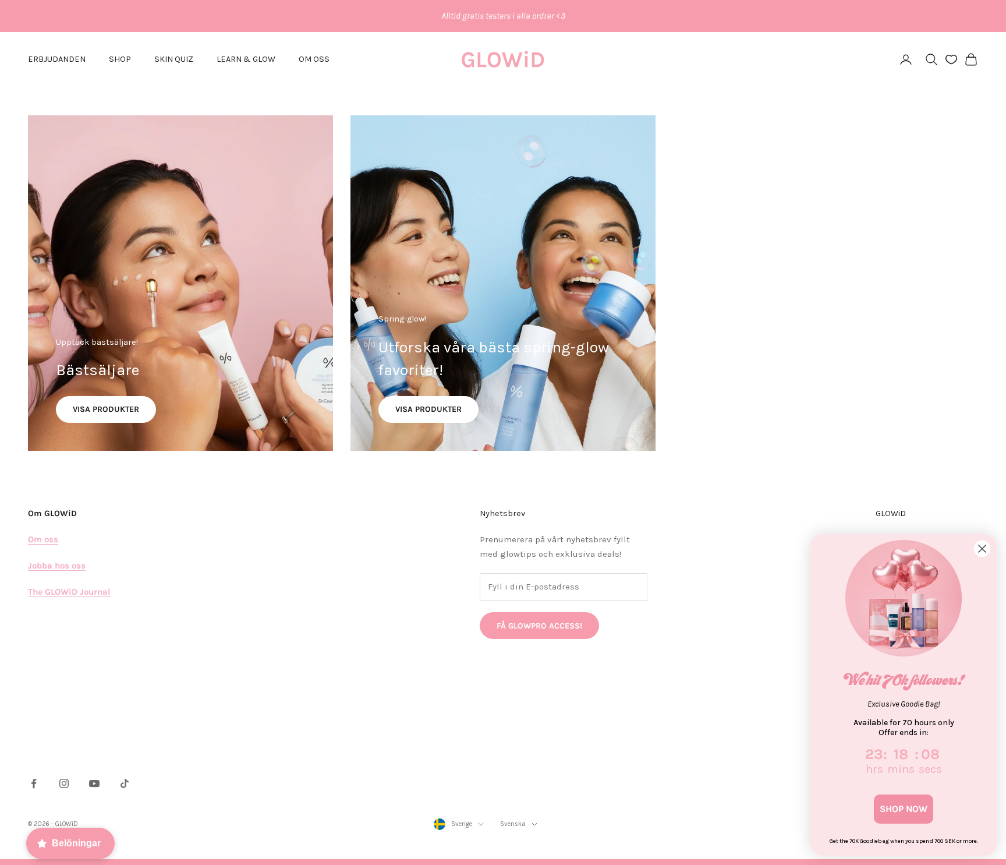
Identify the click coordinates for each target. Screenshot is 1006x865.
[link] (903, 598)
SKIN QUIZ (173, 59)
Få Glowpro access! (539, 626)
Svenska (513, 824)
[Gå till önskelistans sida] (951, 59)
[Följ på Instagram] (64, 783)
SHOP (120, 59)
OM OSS (314, 59)
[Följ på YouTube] (94, 783)
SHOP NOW (903, 808)
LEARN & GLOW (246, 59)
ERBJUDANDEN (57, 59)
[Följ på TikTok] (124, 783)
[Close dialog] (982, 548)
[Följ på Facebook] (34, 783)
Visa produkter (106, 409)
